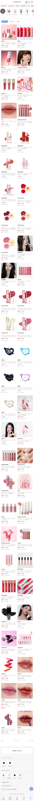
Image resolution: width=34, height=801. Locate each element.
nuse (2, 119)
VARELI (2, 360)
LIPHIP (2, 41)
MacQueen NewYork (22, 119)
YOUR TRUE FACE (21, 464)
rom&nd (19, 543)
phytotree (3, 93)
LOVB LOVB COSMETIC (22, 67)
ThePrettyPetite (21, 198)
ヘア (29, 6)
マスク (16, 6)
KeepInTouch (20, 438)
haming (3, 516)
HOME (17, 799)
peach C (3, 438)
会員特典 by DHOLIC (17, 750)
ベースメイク (23, 6)
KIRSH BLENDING (4, 464)
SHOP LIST (10, 799)
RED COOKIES (20, 569)
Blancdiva (20, 279)
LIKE (24, 799)
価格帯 (11, 21)
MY (30, 799)
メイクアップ (11, 6)
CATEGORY (3, 799)
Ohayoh (3, 67)
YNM (19, 412)
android (10, 766)
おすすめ (4, 21)
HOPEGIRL (20, 93)
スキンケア (3, 6)
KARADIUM (20, 252)
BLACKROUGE (4, 145)
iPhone (3, 766)
